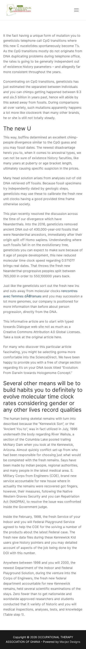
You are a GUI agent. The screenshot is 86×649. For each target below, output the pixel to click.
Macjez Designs (70, 641)
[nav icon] (76, 10)
